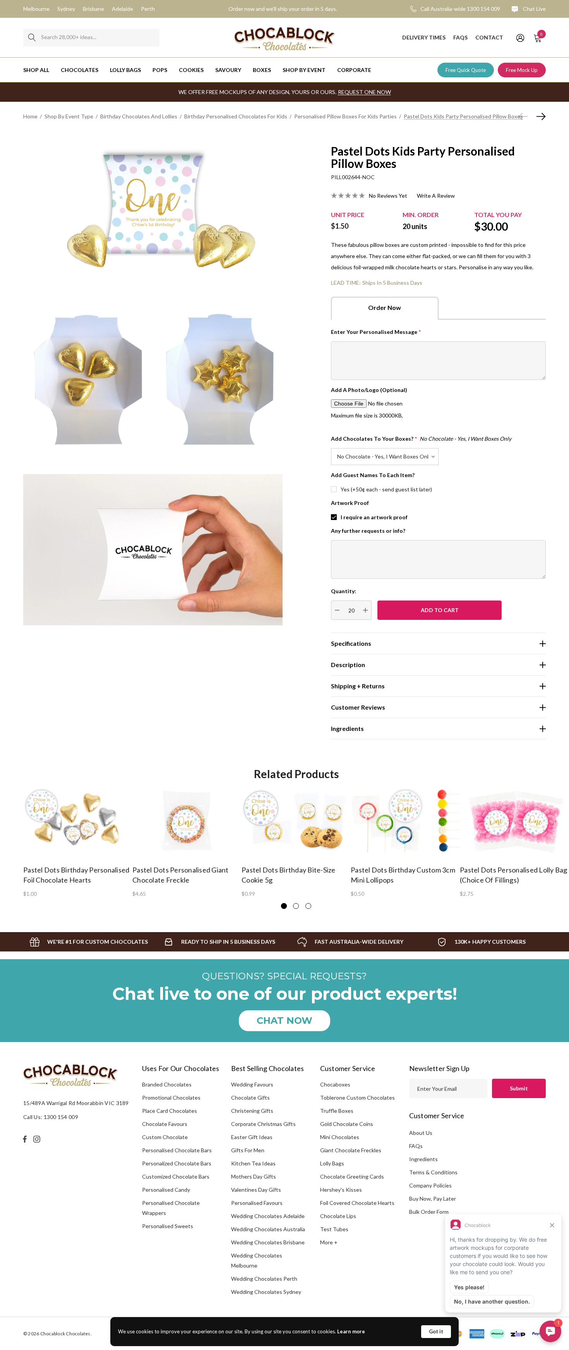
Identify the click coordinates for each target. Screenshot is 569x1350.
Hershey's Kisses (341, 1189)
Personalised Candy (166, 1189)
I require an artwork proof (374, 517)
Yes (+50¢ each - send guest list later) (386, 489)
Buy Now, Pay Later (432, 1198)
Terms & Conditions (433, 1172)
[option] (77, 842)
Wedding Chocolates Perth (264, 1278)
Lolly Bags (332, 1163)
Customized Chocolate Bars (175, 1176)
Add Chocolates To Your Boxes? (421, 438)
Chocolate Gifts (250, 1097)
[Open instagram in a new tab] (38, 1139)
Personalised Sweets (167, 1226)
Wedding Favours (252, 1084)
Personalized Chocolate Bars (176, 1163)
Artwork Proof (350, 503)
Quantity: (343, 591)
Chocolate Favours (164, 1124)
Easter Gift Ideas (252, 1137)
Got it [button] (436, 1331)
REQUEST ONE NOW (364, 92)
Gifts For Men (247, 1150)
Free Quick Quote (466, 70)
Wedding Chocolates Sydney (266, 1291)
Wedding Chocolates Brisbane (268, 1242)
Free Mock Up (522, 70)
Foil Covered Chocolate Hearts (357, 1202)
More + (329, 1242)
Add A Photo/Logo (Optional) (369, 390)
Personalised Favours (257, 1202)
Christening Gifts (252, 1110)
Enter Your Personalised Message (376, 332)
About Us (420, 1132)
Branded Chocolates (167, 1084)
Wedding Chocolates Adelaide (268, 1216)
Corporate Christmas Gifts (263, 1124)
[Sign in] (519, 37)
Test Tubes (334, 1229)
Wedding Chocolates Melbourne (256, 1260)
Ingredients (423, 1159)
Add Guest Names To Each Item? (373, 475)
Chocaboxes (335, 1084)
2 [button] (296, 906)
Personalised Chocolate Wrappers (171, 1207)
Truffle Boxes (336, 1110)
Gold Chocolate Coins (346, 1124)
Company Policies (430, 1185)
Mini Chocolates (339, 1137)
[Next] (539, 116)
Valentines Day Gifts (256, 1189)
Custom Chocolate (165, 1137)
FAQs (416, 1146)
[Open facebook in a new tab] (24, 1139)
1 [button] (284, 906)
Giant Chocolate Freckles (350, 1150)
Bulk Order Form (429, 1211)
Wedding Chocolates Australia (268, 1229)
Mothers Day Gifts (253, 1176)
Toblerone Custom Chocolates (357, 1097)
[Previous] (524, 116)
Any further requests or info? (368, 530)
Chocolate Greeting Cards (352, 1176)
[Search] (32, 37)
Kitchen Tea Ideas (253, 1163)
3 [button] (308, 906)
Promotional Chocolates (171, 1097)
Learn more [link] (351, 1331)
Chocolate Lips (338, 1216)
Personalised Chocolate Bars (177, 1150)
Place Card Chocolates (169, 1110)
